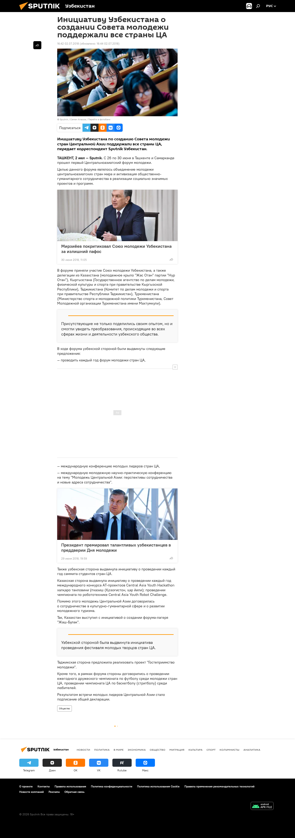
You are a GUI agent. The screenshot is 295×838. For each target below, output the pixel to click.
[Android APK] (262, 806)
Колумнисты (229, 749)
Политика (102, 749)
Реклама (54, 792)
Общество (64, 708)
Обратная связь (74, 792)
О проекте (26, 786)
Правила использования (70, 786)
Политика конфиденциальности (111, 786)
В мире (119, 749)
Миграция (176, 749)
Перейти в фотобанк (99, 119)
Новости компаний (31, 792)
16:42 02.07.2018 (68, 43)
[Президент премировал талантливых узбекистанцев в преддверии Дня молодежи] (117, 514)
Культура (195, 749)
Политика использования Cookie (158, 786)
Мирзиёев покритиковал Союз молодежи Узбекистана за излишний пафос (116, 249)
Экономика (137, 749)
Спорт (211, 749)
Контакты (44, 786)
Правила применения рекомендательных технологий (219, 786)
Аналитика (251, 749)
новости (83, 749)
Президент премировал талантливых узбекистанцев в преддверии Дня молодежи (116, 547)
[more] (171, 259)
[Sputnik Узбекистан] (41, 11)
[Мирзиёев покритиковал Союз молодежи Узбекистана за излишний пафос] (117, 215)
